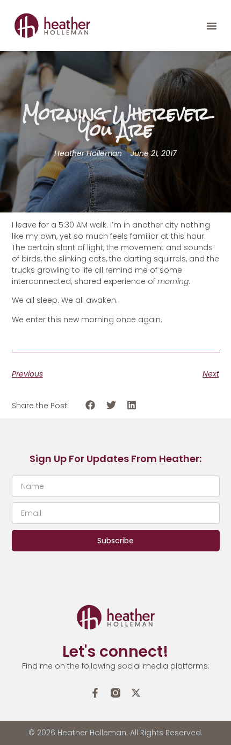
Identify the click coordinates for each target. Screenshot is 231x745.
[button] (212, 26)
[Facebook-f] (95, 693)
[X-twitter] (136, 693)
